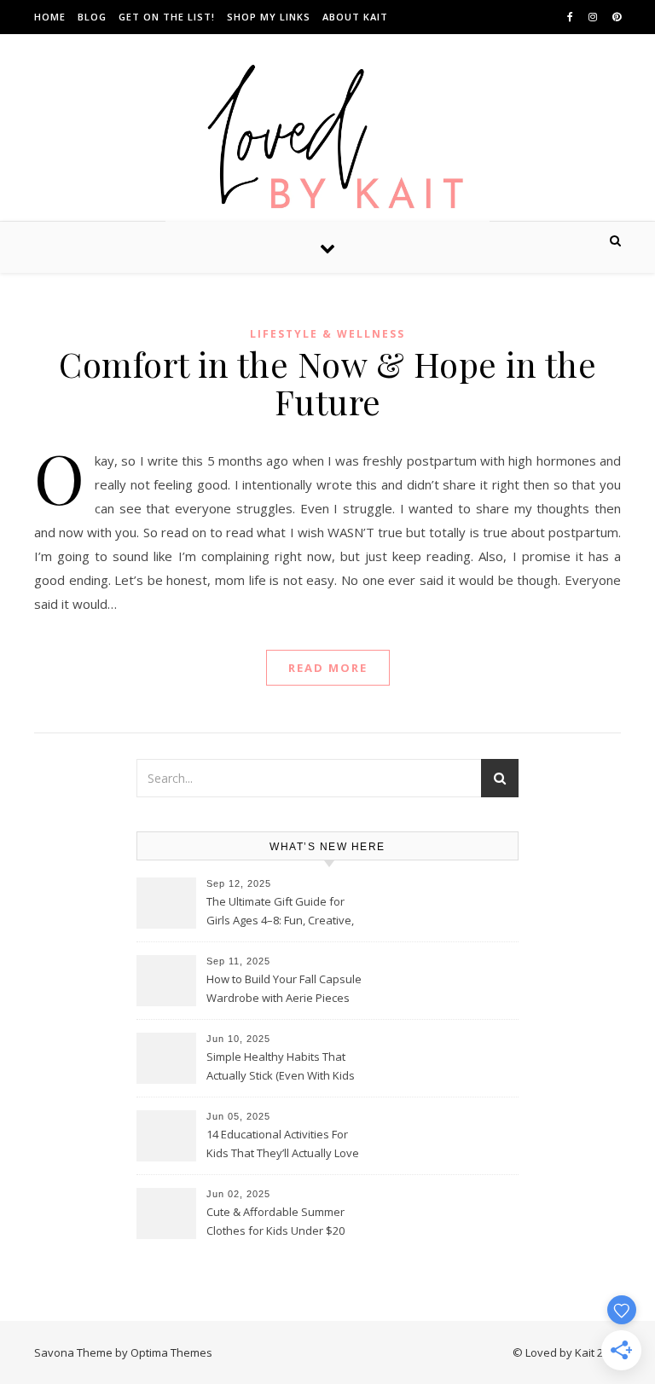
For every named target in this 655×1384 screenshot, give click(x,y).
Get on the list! (167, 16)
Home (50, 16)
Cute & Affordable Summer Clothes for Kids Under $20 (275, 1221)
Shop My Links (268, 16)
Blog (92, 16)
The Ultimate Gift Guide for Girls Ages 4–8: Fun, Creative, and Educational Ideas (280, 912)
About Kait (355, 16)
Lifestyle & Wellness (327, 334)
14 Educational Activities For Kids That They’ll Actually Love (282, 1143)
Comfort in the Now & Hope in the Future (327, 382)
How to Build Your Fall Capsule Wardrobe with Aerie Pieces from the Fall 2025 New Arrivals (285, 990)
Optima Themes (171, 1352)
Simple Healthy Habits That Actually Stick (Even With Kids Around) (280, 1067)
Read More (328, 667)
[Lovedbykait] (327, 141)
